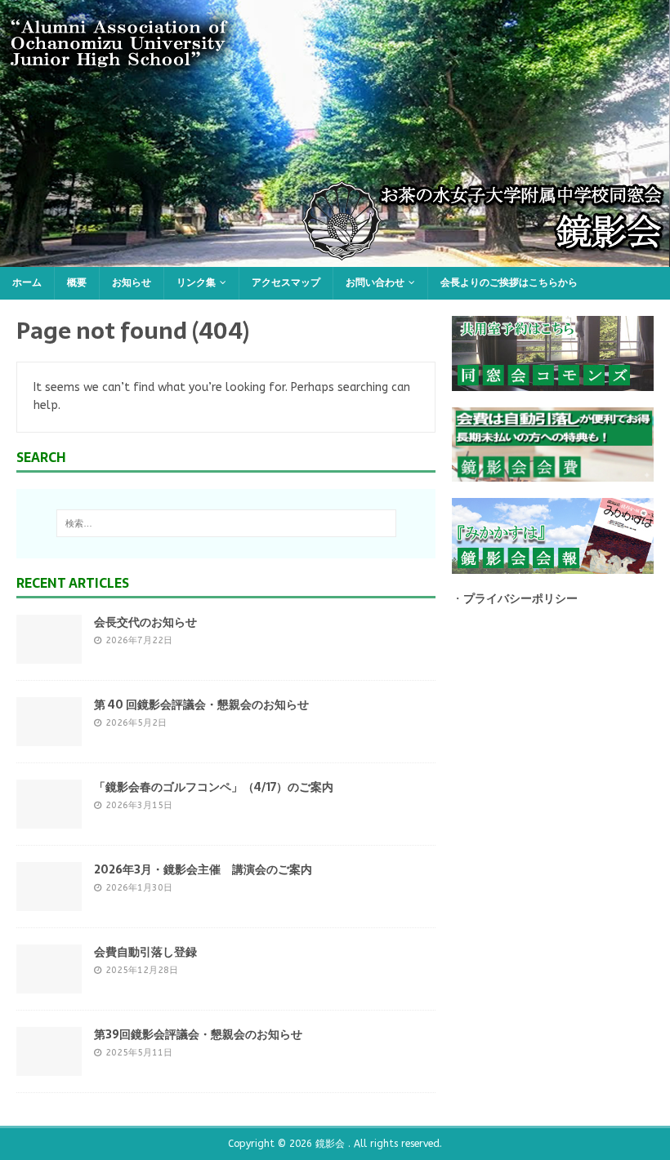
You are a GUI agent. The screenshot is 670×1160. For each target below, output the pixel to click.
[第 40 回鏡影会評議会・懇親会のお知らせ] (49, 736)
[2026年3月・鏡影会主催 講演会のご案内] (49, 901)
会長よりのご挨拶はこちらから (509, 282)
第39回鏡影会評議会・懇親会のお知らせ (198, 1034)
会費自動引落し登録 (145, 952)
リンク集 (196, 282)
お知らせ (131, 282)
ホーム (27, 282)
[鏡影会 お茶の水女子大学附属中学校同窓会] (335, 257)
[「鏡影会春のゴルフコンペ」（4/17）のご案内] (49, 818)
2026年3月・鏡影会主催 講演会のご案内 (203, 869)
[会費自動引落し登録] (49, 983)
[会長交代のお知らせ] (49, 653)
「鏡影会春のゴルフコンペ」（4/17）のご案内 (213, 787)
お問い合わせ (375, 282)
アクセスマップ (286, 282)
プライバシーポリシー (520, 599)
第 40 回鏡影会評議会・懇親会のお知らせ (201, 704)
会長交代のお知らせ (145, 622)
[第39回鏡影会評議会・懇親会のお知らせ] (49, 1066)
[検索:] (226, 523)
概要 (77, 282)
